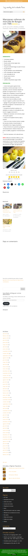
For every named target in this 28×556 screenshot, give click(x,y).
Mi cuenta (6, 515)
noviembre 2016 (6, 439)
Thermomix (5, 28)
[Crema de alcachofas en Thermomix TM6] (7, 206)
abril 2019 (5, 417)
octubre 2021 (6, 375)
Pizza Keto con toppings (9, 534)
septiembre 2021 (7, 377)
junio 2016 (5, 445)
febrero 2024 (6, 335)
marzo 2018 (5, 430)
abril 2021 (5, 388)
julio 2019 (5, 415)
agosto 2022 (6, 357)
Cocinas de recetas (8, 504)
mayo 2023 (5, 344)
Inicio (5, 508)
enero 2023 (5, 349)
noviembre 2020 (6, 399)
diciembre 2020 (6, 397)
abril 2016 (5, 450)
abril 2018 (5, 428)
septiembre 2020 (7, 404)
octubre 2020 (6, 401)
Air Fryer (6, 497)
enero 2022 (5, 368)
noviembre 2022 (6, 351)
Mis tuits (5, 462)
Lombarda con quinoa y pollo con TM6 (17, 211)
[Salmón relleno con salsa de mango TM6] (7, 221)
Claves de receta (7, 501)
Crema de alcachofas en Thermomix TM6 (7, 211)
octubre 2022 (6, 353)
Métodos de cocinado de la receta (12, 512)
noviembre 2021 (6, 373)
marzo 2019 (5, 419)
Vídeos (5, 521)
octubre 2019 (6, 412)
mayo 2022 (5, 362)
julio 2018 (5, 426)
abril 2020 (5, 408)
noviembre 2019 (6, 410)
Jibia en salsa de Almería (14, 478)
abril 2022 (5, 364)
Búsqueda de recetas (9, 499)
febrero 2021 (6, 393)
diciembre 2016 (6, 437)
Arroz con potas (12, 471)
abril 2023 (5, 346)
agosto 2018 (6, 423)
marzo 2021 (5, 390)
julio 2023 (5, 340)
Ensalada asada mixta (9, 541)
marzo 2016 (5, 452)
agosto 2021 (6, 379)
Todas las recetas (13, 28)
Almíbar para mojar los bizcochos (16, 468)
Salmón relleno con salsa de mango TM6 (7, 226)
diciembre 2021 (6, 371)
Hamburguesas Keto (8, 543)
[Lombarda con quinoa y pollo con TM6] (17, 206)
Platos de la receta (8, 517)
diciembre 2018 (6, 421)
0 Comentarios (21, 28)
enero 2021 (5, 395)
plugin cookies (24, 554)
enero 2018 (5, 432)
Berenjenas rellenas (13, 475)
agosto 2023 (6, 338)
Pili (5, 26)
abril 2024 (5, 333)
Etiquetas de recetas (8, 506)
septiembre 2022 (7, 355)
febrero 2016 (6, 454)
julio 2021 (5, 382)
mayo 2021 (5, 386)
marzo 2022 (5, 366)
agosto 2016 (6, 441)
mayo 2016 (5, 448)
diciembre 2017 (6, 434)
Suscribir (6, 303)
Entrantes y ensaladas (19, 26)
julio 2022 (5, 360)
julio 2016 (5, 443)
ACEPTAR (14, 554)
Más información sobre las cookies (12, 510)
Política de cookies (8, 519)
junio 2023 (5, 342)
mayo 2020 (5, 406)
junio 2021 (5, 384)
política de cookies (14, 552)
